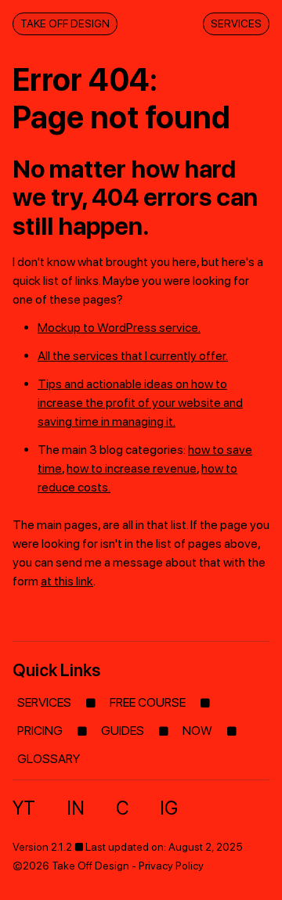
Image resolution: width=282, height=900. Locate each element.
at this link (67, 581)
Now (197, 730)
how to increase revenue (132, 468)
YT (24, 808)
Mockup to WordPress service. (119, 327)
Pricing (40, 730)
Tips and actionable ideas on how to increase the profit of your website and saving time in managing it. (140, 402)
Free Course (148, 702)
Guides (122, 730)
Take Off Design (65, 23)
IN (76, 808)
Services (236, 23)
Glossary (48, 758)
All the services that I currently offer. (133, 355)
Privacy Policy (171, 865)
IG (169, 808)
